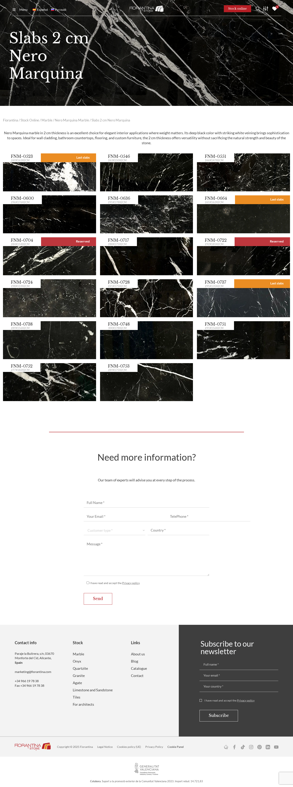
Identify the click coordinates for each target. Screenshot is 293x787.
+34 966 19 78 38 (27, 681)
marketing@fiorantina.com (33, 672)
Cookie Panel (175, 746)
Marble (46, 120)
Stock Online (30, 120)
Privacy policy (131, 583)
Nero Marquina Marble (72, 120)
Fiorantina (10, 120)
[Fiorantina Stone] (146, 9)
